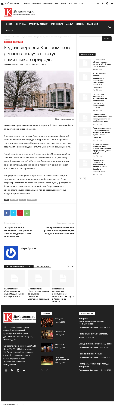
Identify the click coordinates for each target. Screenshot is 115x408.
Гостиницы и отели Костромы (93, 333)
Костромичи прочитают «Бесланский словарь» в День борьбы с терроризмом (100, 165)
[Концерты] (47, 322)
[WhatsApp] (27, 213)
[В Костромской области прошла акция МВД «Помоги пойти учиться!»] (14, 278)
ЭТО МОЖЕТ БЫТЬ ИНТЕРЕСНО (18, 266)
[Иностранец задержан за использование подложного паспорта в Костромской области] (63, 278)
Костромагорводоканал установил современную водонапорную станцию (59, 230)
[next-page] (72, 266)
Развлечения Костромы (90, 353)
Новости (9, 24)
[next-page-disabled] (46, 370)
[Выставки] (47, 347)
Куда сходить (56, 24)
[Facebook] (7, 213)
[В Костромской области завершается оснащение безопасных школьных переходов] (39, 278)
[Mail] (98, 3)
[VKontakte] (112, 3)
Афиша (69, 24)
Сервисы (80, 24)
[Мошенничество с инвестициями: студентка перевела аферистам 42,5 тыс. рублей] (85, 147)
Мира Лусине (12, 65)
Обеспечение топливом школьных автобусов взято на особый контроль (102, 117)
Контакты (78, 4)
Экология (31, 200)
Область (9, 30)
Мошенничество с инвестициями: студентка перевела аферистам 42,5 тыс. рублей (102, 148)
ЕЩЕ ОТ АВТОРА (42, 266)
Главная (26, 4)
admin (81, 337)
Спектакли (60, 331)
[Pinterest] (20, 213)
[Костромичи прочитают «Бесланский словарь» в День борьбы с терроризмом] (85, 163)
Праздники (92, 24)
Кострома (21, 24)
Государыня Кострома (88, 327)
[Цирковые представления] (47, 360)
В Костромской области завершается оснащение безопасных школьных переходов (38, 293)
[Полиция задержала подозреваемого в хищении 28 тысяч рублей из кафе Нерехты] (85, 131)
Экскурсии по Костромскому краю (95, 343)
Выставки (59, 344)
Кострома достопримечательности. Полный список (91, 321)
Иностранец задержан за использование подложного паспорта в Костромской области (63, 295)
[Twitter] (13, 213)
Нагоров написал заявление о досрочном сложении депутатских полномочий (18, 232)
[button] (109, 27)
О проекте (36, 4)
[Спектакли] (47, 334)
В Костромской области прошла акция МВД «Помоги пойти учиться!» (14, 292)
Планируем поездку (38, 24)
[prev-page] (68, 266)
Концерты (59, 318)
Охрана (22, 200)
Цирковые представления (62, 358)
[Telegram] (107, 3)
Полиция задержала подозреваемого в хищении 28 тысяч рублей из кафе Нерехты (102, 132)
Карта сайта (66, 4)
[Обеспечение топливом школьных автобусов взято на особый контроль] (85, 117)
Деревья (14, 200)
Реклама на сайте (51, 4)
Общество (18, 42)
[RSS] (102, 3)
